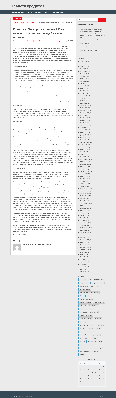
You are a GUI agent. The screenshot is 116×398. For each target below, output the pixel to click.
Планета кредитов (27, 6)
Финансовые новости (86, 318)
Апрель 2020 (83, 125)
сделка (82, 354)
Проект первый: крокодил (87, 309)
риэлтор (95, 351)
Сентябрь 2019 (84, 142)
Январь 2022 (83, 73)
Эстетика (82, 328)
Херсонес (98, 318)
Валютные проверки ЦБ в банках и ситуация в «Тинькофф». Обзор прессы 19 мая (92, 35)
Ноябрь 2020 (83, 108)
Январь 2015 (83, 230)
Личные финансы (85, 289)
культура (82, 341)
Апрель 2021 (83, 95)
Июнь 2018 (83, 179)
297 (85, 279)
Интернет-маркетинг (97, 283)
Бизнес (47, 12)
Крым (92, 286)
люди (100, 341)
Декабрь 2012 (84, 266)
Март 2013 (83, 264)
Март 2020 (83, 127)
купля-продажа (91, 341)
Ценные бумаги (84, 322)
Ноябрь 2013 (83, 244)
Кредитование (84, 286)
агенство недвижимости (87, 331)
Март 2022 (83, 69)
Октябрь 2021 (84, 81)
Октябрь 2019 (84, 139)
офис (92, 348)
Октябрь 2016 (84, 213)
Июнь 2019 (83, 149)
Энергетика (100, 325)
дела (81, 338)
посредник (100, 348)
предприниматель (85, 351)
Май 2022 (83, 64)
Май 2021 (83, 93)
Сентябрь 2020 (84, 113)
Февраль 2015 (84, 227)
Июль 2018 (83, 176)
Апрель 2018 (83, 183)
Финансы (38, 12)
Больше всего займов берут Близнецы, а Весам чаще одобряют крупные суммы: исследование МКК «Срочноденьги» (92, 29)
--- (80, 279)
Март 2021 (83, 98)
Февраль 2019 (84, 159)
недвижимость (84, 348)
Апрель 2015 (83, 222)
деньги (87, 338)
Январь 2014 (83, 242)
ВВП (90, 279)
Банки (30, 12)
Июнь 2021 (83, 91)
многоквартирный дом (86, 344)
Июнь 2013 (83, 257)
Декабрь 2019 (84, 135)
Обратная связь (58, 12)
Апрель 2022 (83, 66)
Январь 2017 (83, 205)
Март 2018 (83, 186)
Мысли (82, 296)
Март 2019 (83, 157)
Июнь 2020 (83, 120)
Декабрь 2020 (84, 105)
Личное (99, 286)
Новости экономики (85, 302)
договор (94, 338)
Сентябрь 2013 (84, 249)
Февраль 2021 (84, 100)
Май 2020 (83, 122)
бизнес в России (84, 335)
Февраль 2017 (84, 203)
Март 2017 (83, 200)
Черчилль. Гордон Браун (87, 325)
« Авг (81, 385)
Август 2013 (83, 252)
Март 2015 (83, 225)
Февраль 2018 (84, 188)
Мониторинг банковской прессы (89, 292)
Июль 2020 (83, 117)
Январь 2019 (83, 161)
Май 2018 (83, 181)
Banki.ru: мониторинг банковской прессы (51, 41)
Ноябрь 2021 (83, 78)
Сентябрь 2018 (84, 171)
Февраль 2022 (84, 71)
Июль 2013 (83, 254)
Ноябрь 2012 (83, 269)
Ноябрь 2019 (83, 137)
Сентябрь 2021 (84, 83)
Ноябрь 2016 (83, 210)
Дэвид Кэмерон (84, 283)
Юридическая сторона (94, 328)
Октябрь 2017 (84, 198)
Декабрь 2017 (84, 193)
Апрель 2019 (83, 154)
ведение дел (96, 335)
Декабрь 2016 (84, 208)
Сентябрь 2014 (84, 240)
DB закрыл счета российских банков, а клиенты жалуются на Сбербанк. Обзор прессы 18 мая (91, 41)
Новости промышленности (87, 299)
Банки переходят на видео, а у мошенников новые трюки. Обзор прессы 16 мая (92, 52)
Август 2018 (83, 174)
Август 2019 (83, 144)
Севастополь (94, 312)
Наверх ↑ (103, 396)
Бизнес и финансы (18, 12)
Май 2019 (83, 152)
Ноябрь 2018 (83, 166)
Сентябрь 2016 (84, 215)
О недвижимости (99, 302)
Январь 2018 (83, 191)
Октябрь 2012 (84, 271)
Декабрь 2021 (84, 76)
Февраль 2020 (84, 130)
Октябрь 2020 (84, 110)
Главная (15, 22)
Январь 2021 (83, 103)
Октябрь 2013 (84, 247)
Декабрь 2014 (84, 232)
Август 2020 (83, 115)
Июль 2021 (83, 88)
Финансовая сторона (86, 315)
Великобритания (99, 279)
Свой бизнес (83, 312)
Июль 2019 (83, 147)
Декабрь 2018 (84, 164)
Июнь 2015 (83, 218)
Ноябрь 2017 (83, 196)
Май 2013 (83, 259)
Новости (88, 296)
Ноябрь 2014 (83, 235)
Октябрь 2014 (84, 237)
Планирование (93, 305)
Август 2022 (83, 61)
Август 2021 (83, 86)
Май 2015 (83, 220)
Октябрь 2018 (84, 169)
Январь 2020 (83, 132)
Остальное (83, 305)
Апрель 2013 (83, 262)
